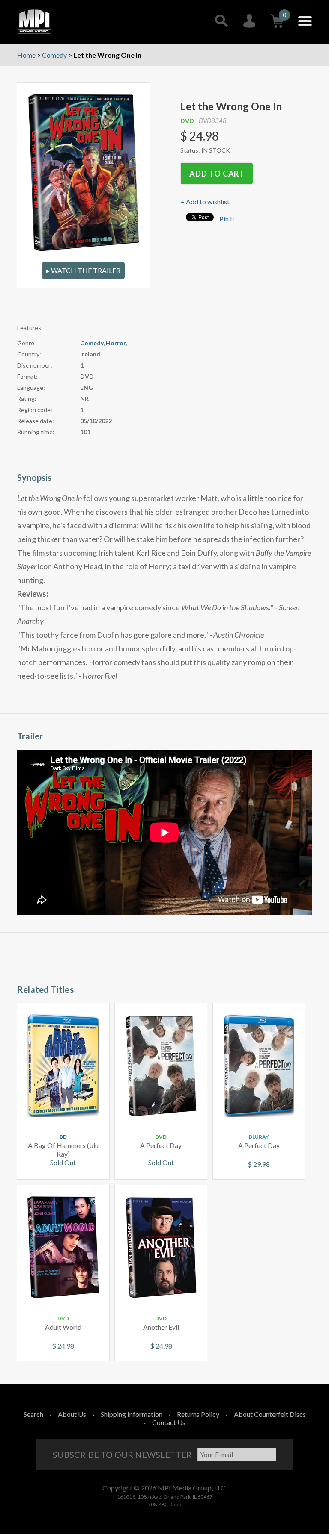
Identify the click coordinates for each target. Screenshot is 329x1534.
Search (33, 1414)
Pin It (227, 219)
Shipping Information (131, 1414)
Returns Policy (198, 1414)
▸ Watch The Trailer (83, 270)
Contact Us (168, 1422)
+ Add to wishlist (205, 201)
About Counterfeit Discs (270, 1414)
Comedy (91, 343)
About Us (72, 1414)
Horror (116, 343)
